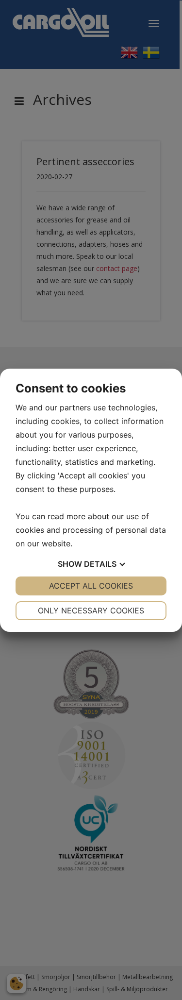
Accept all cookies (91, 586)
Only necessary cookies (91, 610)
